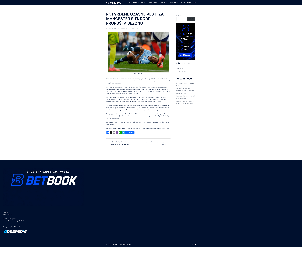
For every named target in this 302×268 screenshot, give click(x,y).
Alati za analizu (153, 2)
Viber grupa (179, 68)
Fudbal (135, 2)
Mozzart (189, 2)
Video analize (173, 2)
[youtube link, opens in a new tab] (195, 244)
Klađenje (163, 2)
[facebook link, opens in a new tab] (189, 244)
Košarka (143, 2)
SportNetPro (113, 2)
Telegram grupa (181, 71)
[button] (195, 2)
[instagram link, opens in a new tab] (192, 244)
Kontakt (183, 2)
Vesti (130, 2)
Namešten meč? (181, 93)
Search (178, 15)
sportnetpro (112, 28)
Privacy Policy (7, 214)
